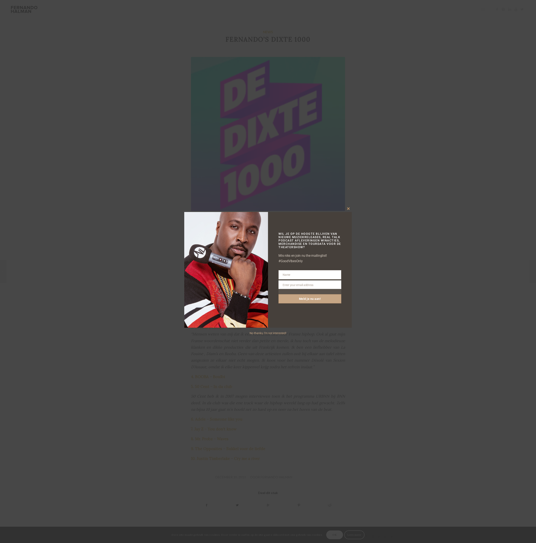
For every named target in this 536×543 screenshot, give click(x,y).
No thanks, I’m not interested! (268, 333)
